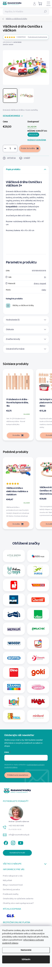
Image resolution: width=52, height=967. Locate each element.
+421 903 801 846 (16, 825)
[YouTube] (20, 842)
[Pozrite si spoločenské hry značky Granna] (14, 687)
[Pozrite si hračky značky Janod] (14, 585)
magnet (43, 283)
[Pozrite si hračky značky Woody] (14, 643)
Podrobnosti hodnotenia (37, 37)
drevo (36, 283)
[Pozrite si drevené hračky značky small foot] (14, 614)
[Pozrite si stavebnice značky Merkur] (14, 628)
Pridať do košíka (28, 148)
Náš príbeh (7, 880)
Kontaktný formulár (17, 852)
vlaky (44, 289)
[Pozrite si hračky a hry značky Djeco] (38, 570)
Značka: (8, 44)
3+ (45, 277)
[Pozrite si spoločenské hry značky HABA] (38, 701)
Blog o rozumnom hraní (13, 885)
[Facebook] (5, 842)
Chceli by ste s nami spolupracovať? (18, 903)
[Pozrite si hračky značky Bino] (38, 643)
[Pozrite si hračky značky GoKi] (38, 672)
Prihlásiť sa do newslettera (17, 775)
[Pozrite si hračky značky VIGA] (14, 716)
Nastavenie (26, 950)
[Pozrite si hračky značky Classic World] (38, 658)
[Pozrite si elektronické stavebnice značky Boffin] (14, 658)
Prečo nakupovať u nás (13, 875)
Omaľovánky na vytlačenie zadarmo (18, 898)
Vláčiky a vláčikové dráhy (23, 305)
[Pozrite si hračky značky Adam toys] (14, 570)
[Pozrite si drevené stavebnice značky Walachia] (38, 628)
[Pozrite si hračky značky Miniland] (38, 716)
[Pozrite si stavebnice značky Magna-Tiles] (38, 556)
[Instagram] (12, 842)
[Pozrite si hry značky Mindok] (38, 585)
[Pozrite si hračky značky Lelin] (14, 701)
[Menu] (48, 3)
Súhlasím (26, 959)
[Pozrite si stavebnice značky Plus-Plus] (13, 599)
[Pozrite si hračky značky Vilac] (38, 614)
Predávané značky (10, 894)
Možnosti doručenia (36, 140)
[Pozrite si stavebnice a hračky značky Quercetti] (38, 599)
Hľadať (45, 11)
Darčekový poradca (11, 889)
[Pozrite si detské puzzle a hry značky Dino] (14, 672)
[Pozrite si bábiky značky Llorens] (38, 687)
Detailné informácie (11, 116)
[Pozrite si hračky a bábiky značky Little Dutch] (14, 556)
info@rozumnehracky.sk (19, 834)
